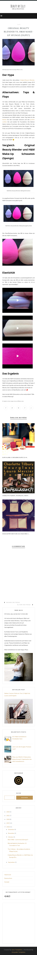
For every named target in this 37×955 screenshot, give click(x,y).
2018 (8, 827)
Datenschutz (8, 878)
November (11, 833)
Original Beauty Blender (27, 80)
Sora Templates (17, 950)
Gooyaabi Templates (18, 952)
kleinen (4, 119)
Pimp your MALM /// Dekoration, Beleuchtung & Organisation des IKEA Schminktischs (22, 759)
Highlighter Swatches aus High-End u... (16, 534)
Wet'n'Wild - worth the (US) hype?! (18, 839)
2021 (8, 815)
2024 (8, 812)
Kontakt (6, 882)
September (11, 862)
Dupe (18, 24)
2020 (8, 819)
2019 (8, 823)
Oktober (10, 837)
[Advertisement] (18, 923)
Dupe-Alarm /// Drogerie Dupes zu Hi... (15, 457)
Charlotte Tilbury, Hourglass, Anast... (15, 495)
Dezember (11, 829)
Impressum (7, 874)
